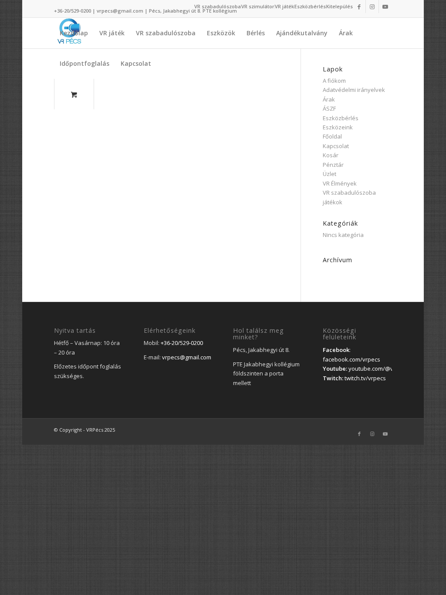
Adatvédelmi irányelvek (354, 90)
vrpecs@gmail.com (120, 10)
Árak (329, 99)
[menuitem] (217, 6)
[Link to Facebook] (359, 6)
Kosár (330, 155)
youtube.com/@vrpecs (378, 368)
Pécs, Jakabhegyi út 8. (176, 10)
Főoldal (332, 136)
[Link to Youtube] (385, 6)
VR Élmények (340, 183)
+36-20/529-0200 (72, 10)
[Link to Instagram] (372, 6)
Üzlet (329, 174)
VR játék (284, 6)
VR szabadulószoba (217, 6)
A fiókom (334, 81)
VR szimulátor (257, 6)
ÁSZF (329, 108)
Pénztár (333, 165)
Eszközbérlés (310, 6)
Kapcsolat (336, 146)
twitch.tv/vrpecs (365, 378)
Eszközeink (338, 127)
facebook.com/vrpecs (351, 359)
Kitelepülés (339, 6)
